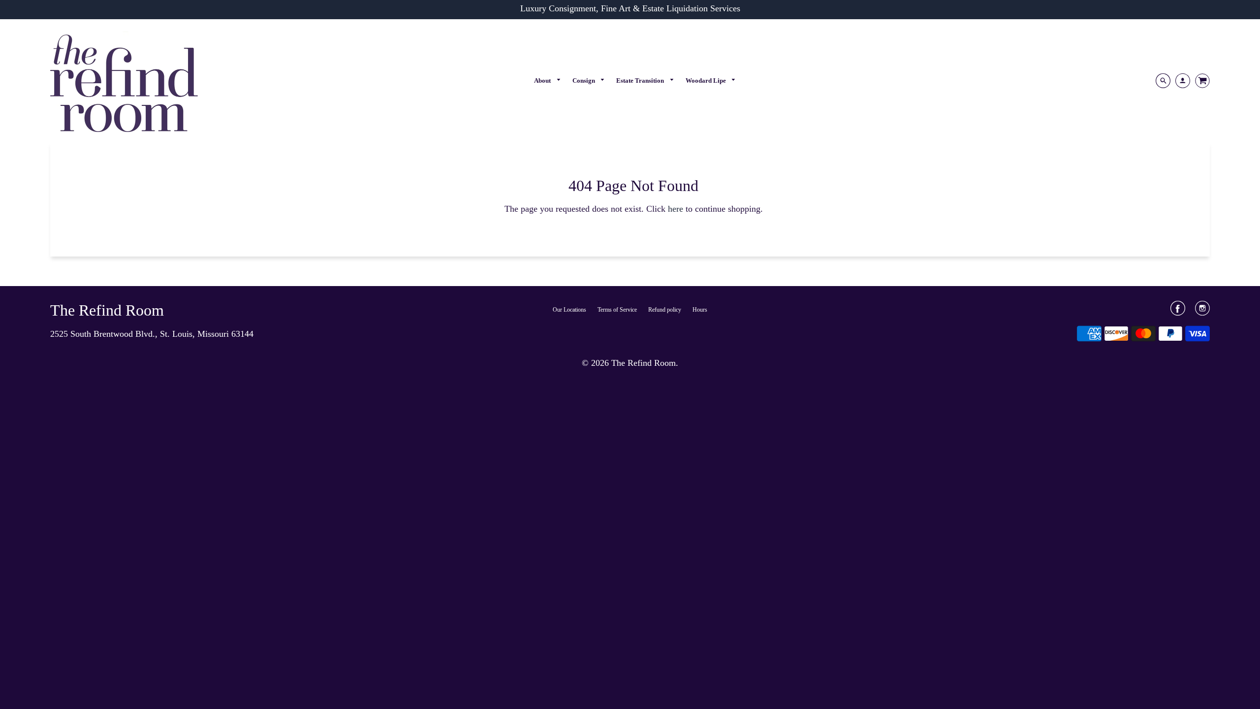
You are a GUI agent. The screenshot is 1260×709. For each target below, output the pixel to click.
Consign (584, 80)
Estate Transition (640, 80)
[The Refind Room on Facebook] (1177, 312)
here (675, 209)
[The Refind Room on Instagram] (1202, 312)
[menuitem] (547, 80)
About (543, 80)
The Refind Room (107, 310)
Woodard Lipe (706, 80)
